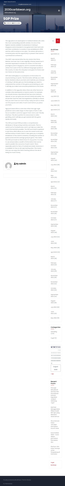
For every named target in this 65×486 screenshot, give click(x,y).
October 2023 (53, 219)
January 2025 (53, 128)
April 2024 (54, 182)
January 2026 (53, 72)
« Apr (52, 374)
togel (52, 338)
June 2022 (52, 312)
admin (22, 163)
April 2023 (54, 252)
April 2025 (54, 110)
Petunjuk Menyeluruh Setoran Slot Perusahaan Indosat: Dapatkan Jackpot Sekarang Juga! (55, 395)
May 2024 (52, 176)
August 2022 (53, 302)
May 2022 (54, 318)
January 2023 (53, 270)
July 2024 (54, 165)
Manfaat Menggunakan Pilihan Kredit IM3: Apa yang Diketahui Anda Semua (55, 411)
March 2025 (53, 115)
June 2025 (54, 101)
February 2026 (53, 65)
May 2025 (54, 105)
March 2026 (53, 59)
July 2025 (54, 96)
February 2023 (53, 264)
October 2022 (53, 289)
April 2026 (54, 54)
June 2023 (52, 242)
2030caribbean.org (17, 9)
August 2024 (53, 159)
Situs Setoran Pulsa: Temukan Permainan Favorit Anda (55, 424)
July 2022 (53, 307)
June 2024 (52, 170)
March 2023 (53, 257)
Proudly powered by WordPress (12, 480)
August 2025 (53, 91)
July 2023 (54, 237)
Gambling (9, 23)
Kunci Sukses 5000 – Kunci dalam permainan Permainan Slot (55, 437)
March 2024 (53, 187)
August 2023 (53, 231)
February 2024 (53, 193)
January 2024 (53, 200)
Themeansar (8, 483)
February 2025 (53, 121)
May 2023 (54, 248)
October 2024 (53, 146)
